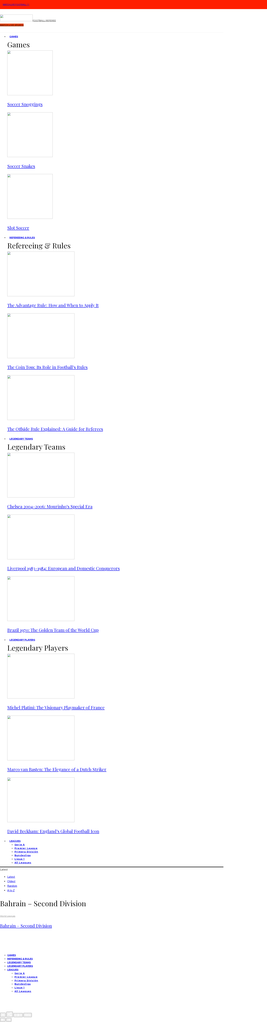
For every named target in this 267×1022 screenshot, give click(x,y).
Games (13, 36)
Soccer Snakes (21, 166)
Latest (11, 876)
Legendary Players (22, 639)
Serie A (20, 844)
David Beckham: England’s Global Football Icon (53, 831)
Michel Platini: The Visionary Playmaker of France (56, 707)
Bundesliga (23, 855)
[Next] (8, 1020)
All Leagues (23, 862)
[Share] (9, 1014)
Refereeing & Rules (22, 237)
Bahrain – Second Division (26, 926)
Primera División (26, 851)
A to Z (11, 890)
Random (12, 885)
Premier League (26, 848)
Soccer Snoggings (25, 104)
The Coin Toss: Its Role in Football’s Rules (47, 367)
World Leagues (7, 916)
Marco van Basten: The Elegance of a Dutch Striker (56, 769)
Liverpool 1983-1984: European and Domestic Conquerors (63, 568)
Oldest (11, 881)
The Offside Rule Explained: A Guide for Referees (55, 429)
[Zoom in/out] (27, 1015)
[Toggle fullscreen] (18, 1015)
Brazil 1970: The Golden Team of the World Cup (53, 630)
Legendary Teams (21, 438)
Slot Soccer (18, 228)
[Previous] (2, 1020)
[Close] (3, 1015)
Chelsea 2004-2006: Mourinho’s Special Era (49, 506)
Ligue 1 (20, 859)
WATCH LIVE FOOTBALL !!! (16, 4)
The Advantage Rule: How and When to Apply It (53, 305)
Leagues (15, 841)
